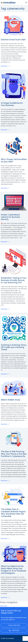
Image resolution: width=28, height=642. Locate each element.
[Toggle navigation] (26, 2)
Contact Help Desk (14, 625)
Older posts (3, 606)
